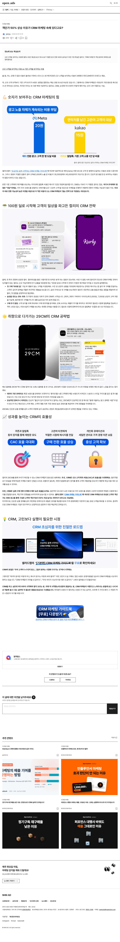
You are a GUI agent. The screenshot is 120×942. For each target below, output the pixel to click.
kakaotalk (21, 921)
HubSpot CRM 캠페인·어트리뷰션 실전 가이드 (18, 749)
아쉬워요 (68, 680)
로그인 (116, 3)
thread (13, 921)
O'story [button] (49, 10)
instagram (5, 921)
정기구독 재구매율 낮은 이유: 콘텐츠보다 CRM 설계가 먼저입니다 (23, 802)
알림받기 (60, 666)
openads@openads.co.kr (107, 909)
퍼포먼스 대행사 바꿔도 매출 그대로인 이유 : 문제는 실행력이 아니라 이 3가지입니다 (87, 802)
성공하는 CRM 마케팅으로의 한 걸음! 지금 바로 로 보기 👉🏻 (60, 619)
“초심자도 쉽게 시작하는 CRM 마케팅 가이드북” (29, 171)
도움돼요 (51, 680)
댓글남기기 (112, 709)
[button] (114, 737)
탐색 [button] (6, 10)
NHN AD (6, 895)
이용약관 (5, 917)
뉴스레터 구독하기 (9, 881)
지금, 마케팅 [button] (14, 10)
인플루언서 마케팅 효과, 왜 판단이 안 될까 (74, 749)
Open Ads (8, 3)
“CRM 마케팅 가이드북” (73, 494)
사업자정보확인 (26, 909)
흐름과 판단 (25, 10)
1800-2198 (89, 909)
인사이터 (33, 10)
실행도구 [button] (40, 10)
